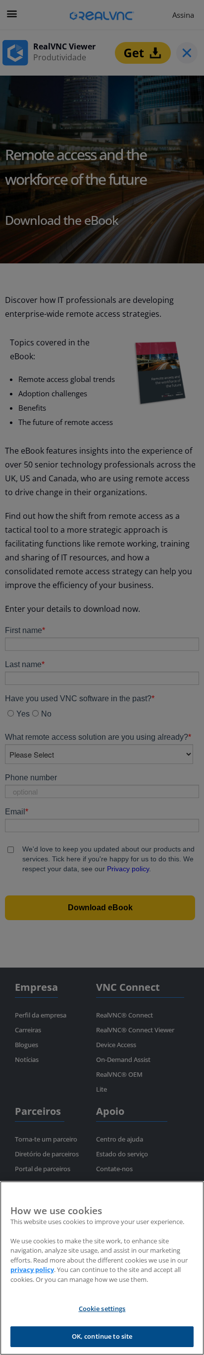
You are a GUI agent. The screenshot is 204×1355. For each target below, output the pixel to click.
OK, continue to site (102, 1336)
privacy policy (32, 1269)
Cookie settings (102, 1308)
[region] (102, 1268)
